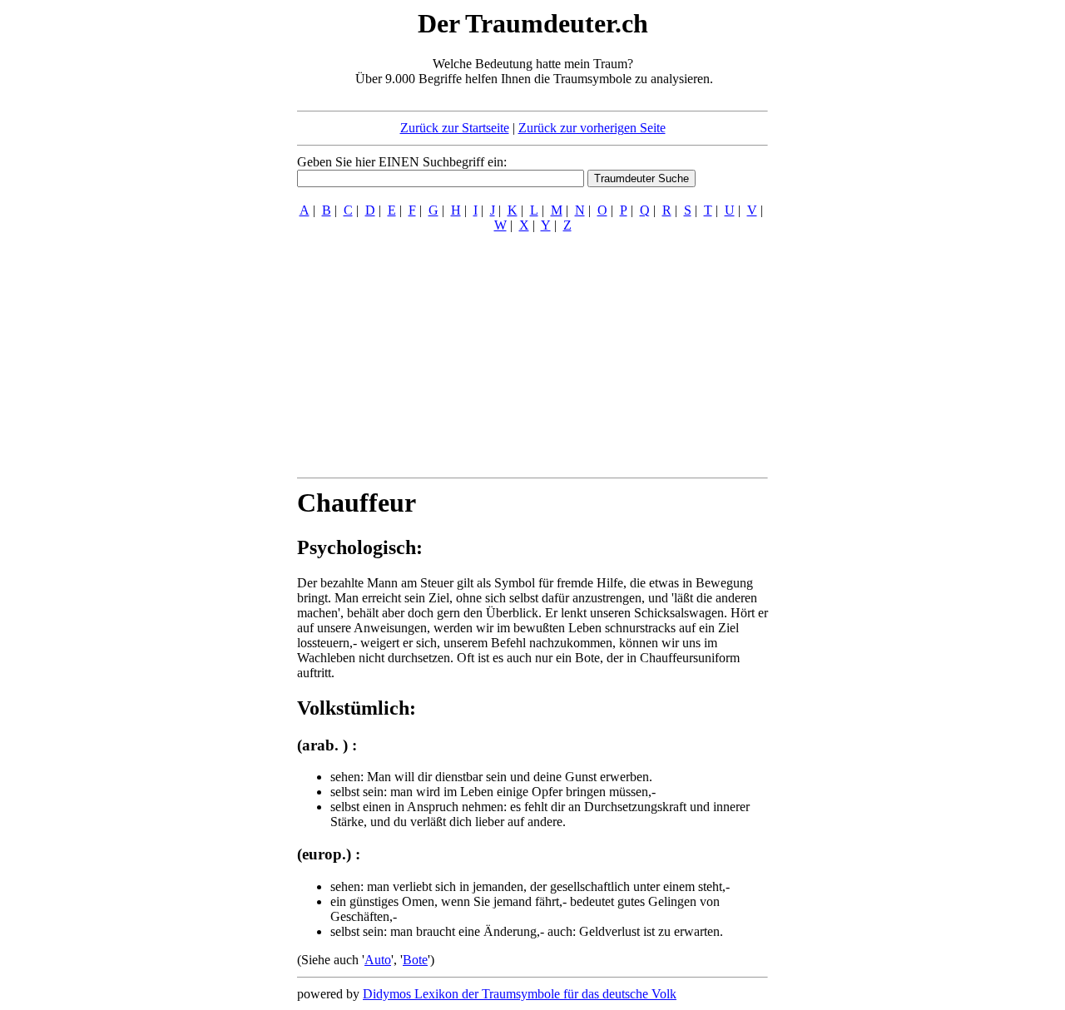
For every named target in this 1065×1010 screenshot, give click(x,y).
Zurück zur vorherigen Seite (592, 128)
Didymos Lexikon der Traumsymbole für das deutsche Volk (519, 994)
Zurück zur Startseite (454, 128)
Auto (377, 960)
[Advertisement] (195, 256)
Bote (415, 960)
